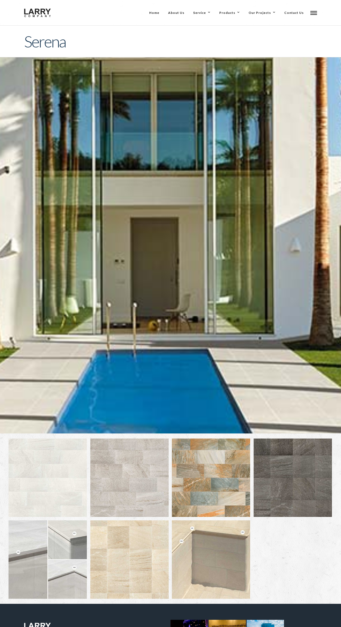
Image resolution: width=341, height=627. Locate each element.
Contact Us (294, 13)
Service (199, 13)
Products (227, 13)
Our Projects (260, 13)
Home (154, 13)
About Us (176, 13)
